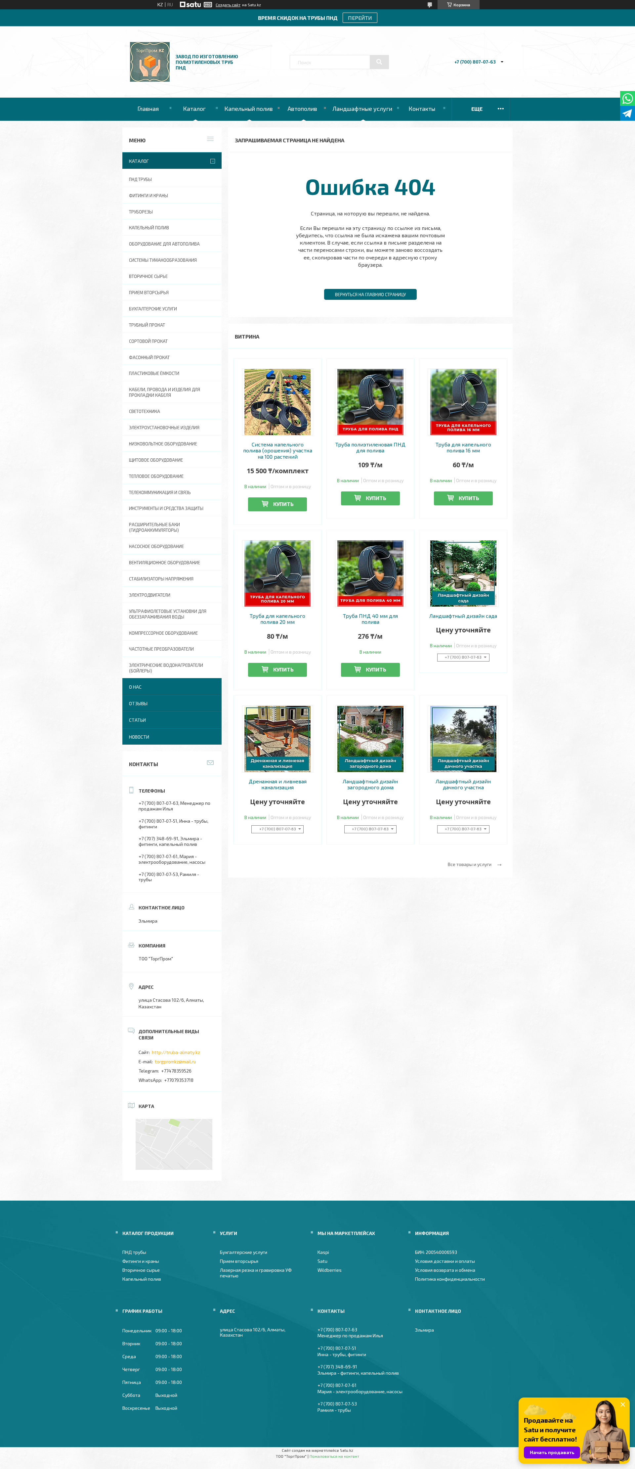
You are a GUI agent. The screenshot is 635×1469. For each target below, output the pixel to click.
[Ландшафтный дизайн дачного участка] (463, 739)
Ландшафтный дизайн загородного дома (370, 784)
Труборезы (141, 211)
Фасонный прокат (149, 357)
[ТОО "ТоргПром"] (150, 80)
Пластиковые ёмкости (154, 373)
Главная (148, 108)
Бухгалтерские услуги (153, 308)
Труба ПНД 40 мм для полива (370, 619)
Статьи (137, 720)
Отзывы (138, 703)
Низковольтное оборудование (163, 443)
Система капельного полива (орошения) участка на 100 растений (277, 450)
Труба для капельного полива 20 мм (277, 619)
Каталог (194, 108)
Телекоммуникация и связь (160, 492)
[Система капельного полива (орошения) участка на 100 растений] (277, 402)
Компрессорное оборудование (163, 633)
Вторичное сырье (148, 276)
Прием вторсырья (149, 292)
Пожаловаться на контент (334, 1456)
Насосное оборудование (156, 546)
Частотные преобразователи (161, 649)
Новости (139, 737)
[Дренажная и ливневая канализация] (277, 739)
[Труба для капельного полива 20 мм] (277, 573)
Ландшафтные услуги (362, 108)
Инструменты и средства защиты (166, 508)
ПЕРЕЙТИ (360, 18)
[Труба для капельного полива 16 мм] (463, 402)
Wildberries (330, 1270)
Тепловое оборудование (156, 476)
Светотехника (144, 411)
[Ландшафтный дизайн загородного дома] (370, 739)
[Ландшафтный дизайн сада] (463, 573)
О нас (135, 687)
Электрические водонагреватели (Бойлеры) (166, 668)
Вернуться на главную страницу (370, 294)
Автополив (302, 108)
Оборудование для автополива (164, 244)
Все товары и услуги (469, 864)
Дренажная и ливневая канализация (278, 784)
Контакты (421, 108)
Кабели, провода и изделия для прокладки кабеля (164, 392)
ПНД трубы (140, 179)
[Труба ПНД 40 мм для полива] (370, 573)
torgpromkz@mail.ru (175, 1061)
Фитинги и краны (148, 195)
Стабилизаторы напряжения (161, 578)
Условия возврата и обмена (445, 1270)
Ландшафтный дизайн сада (463, 616)
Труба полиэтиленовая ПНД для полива (370, 447)
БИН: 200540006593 (436, 1252)
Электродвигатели (149, 595)
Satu (322, 1261)
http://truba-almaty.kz (176, 1052)
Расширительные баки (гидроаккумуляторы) (154, 527)
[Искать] (379, 62)
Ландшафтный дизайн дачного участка (463, 784)
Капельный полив (248, 108)
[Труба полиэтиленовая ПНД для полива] (370, 402)
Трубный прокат (147, 325)
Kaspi (323, 1252)
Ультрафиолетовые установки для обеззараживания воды (167, 614)
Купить (283, 504)
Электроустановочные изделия (164, 427)
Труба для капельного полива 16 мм (463, 447)
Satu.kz (346, 1450)
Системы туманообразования (163, 260)
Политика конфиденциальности (450, 1279)
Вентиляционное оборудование (164, 562)
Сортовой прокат (148, 341)
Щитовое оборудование (156, 460)
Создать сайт (228, 4)
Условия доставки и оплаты (445, 1261)
